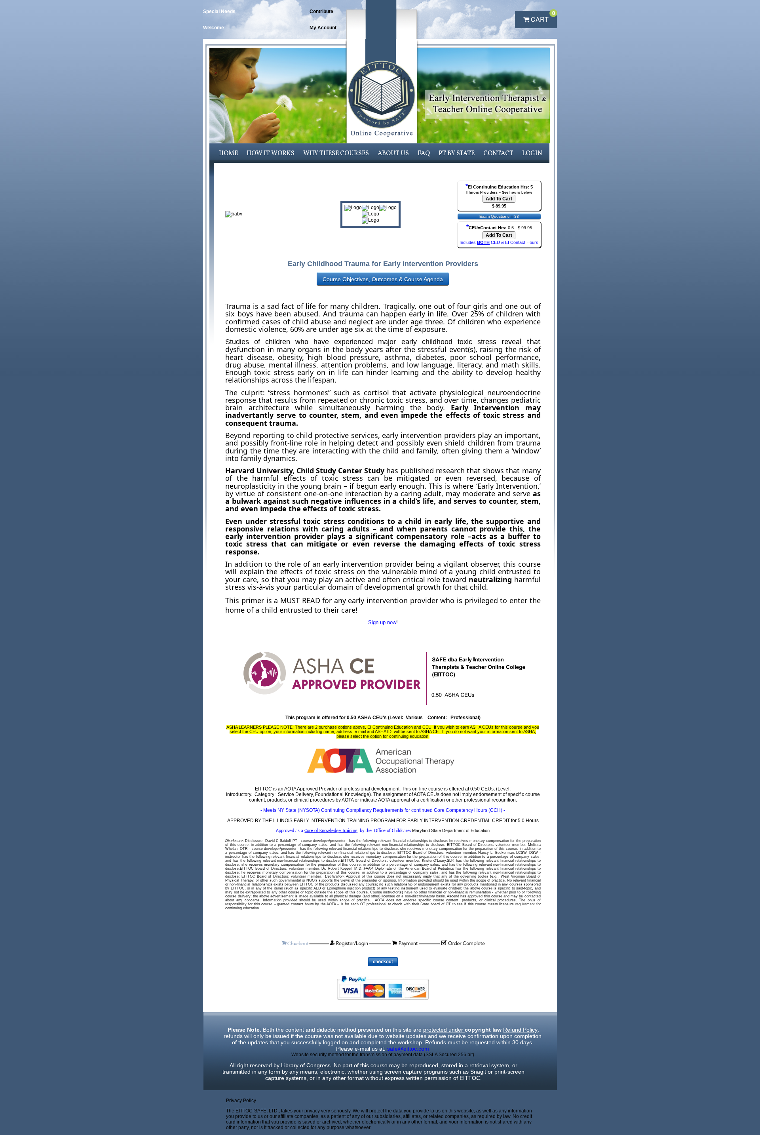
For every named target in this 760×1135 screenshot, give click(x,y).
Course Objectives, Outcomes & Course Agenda (383, 279)
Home (228, 153)
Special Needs (219, 11)
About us (393, 153)
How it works (270, 153)
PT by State (457, 153)
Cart (542, 17)
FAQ (424, 153)
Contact (498, 153)
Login (532, 153)
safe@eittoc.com (408, 1048)
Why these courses (336, 153)
